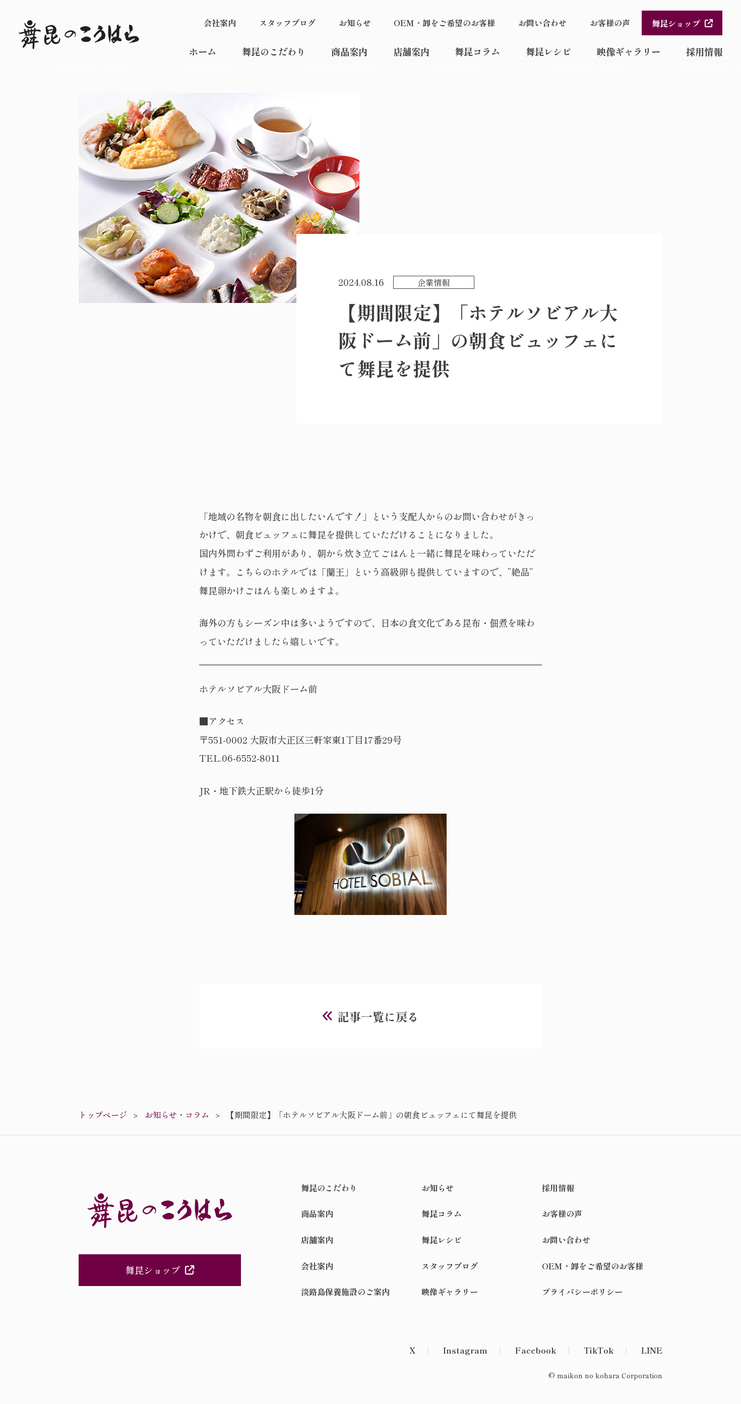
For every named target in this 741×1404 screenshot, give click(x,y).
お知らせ (355, 23)
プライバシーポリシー (582, 1292)
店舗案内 (411, 51)
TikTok (598, 1350)
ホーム (202, 51)
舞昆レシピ (548, 51)
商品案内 (349, 51)
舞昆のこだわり (273, 51)
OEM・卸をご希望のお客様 (444, 23)
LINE (651, 1350)
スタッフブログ (287, 23)
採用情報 (704, 51)
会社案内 (220, 23)
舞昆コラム (477, 51)
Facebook (535, 1350)
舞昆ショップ (676, 23)
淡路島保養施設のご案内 (345, 1292)
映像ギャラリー (628, 51)
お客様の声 (610, 23)
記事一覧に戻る (378, 1016)
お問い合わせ (542, 23)
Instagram (465, 1350)
